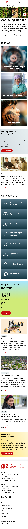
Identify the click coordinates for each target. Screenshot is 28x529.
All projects (6, 313)
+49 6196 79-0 (9, 490)
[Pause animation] (25, 14)
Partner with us (8, 454)
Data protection (5, 505)
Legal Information (6, 508)
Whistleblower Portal (7, 511)
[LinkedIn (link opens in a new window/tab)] (2, 498)
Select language (24, 2)
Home (3, 6)
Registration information (8, 503)
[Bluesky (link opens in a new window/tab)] (6, 498)
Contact (3, 516)
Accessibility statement (8, 519)
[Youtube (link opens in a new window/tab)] (10, 498)
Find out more (8, 151)
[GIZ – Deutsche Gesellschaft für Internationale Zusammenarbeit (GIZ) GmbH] (7, 2)
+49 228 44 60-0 (10, 478)
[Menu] (2, 2)
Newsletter (4, 513)
